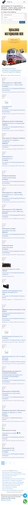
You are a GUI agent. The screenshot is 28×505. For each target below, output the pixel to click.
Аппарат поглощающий (16, 480)
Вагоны (16, 470)
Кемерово (4, 438)
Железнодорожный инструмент (9, 487)
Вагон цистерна (6, 475)
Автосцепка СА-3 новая (9, 433)
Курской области (17, 340)
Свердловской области (19, 88)
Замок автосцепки (7, 247)
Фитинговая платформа (15, 472)
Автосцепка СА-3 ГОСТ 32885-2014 (12, 211)
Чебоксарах (5, 455)
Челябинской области (18, 145)
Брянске (4, 419)
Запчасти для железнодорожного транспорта (12, 490)
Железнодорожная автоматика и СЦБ (11, 485)
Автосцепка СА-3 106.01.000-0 (11, 393)
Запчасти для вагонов (7, 488)
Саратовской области (18, 162)
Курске (23, 340)
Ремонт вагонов (6, 472)
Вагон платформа (14, 473)
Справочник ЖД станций (8, 498)
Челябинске (5, 147)
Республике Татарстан (18, 296)
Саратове (4, 164)
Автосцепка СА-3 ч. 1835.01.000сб (12, 85)
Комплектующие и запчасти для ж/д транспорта (13, 478)
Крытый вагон (13, 475)
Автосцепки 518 (7, 106)
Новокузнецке (6, 128)
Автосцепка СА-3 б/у (8, 450)
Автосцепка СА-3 (6, 88)
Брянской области (17, 417)
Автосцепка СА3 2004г (9, 230)
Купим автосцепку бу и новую (11, 269)
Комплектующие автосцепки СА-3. (12, 336)
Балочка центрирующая (18, 482)
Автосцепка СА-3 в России (9, 68)
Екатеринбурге (6, 90)
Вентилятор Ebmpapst (18, 483)
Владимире (5, 216)
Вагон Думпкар (5, 473)
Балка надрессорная (7, 482)
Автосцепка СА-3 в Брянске (13, 72)
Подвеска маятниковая (9, 177)
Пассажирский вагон (7, 477)
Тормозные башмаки (7, 483)
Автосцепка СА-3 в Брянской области (11, 70)
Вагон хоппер (22, 473)
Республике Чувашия (18, 454)
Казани (4, 297)
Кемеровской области (18, 127)
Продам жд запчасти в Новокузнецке (13, 123)
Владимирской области (19, 215)
